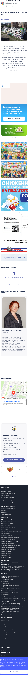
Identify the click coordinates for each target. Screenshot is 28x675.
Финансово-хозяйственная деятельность (13, 598)
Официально (5, 560)
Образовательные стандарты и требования (10, 586)
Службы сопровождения (8, 543)
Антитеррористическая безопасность (12, 626)
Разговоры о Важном (7, 555)
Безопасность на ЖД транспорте (10, 640)
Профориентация (6, 525)
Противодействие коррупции (10, 632)
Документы (4, 581)
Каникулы (4, 512)
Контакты (4, 573)
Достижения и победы (7, 497)
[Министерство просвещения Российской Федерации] (14, 469)
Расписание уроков (7, 535)
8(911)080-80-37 (5, 652)
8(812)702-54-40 (5, 647)
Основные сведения (7, 579)
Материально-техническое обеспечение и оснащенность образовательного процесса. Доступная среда (13, 608)
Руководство (5, 594)
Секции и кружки (6, 514)
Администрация (6, 491)
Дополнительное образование (10, 537)
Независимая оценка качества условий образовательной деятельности (12, 566)
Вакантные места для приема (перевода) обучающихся (13, 600)
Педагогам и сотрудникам (9, 500)
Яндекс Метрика (5, 661)
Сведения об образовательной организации (10, 576)
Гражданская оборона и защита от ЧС (12, 636)
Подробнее (5, 19)
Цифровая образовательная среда (11, 545)
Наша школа (5, 487)
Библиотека (4, 529)
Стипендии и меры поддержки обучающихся (10, 612)
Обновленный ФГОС (7, 523)
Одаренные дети (6, 533)
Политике (3, 666)
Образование (5, 583)
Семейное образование (8, 539)
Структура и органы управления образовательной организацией (10, 604)
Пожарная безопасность (8, 624)
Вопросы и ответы (6, 617)
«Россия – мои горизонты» (8, 549)
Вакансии (4, 504)
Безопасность (5, 620)
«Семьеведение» (6, 557)
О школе (3, 489)
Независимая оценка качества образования (10, 563)
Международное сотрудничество (10, 596)
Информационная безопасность (10, 630)
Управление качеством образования (11, 531)
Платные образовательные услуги (11, 588)
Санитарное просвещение (9, 638)
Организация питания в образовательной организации (10, 591)
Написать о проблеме (14, 118)
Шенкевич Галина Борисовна (12, 330)
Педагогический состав (8, 493)
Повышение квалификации (9, 502)
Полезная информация (8, 508)
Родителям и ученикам (8, 506)
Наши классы (5, 495)
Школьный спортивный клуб (9, 541)
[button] (22, 4)
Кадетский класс (6, 551)
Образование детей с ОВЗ (8, 547)
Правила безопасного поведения (11, 628)
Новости (3, 510)
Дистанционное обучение (8, 521)
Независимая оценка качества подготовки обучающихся (10, 570)
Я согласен (14, 672)
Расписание (4, 517)
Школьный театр (6, 553)
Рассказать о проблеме (14, 459)
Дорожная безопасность (8, 622)
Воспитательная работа (8, 527)
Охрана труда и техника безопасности (12, 634)
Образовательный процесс (9, 519)
